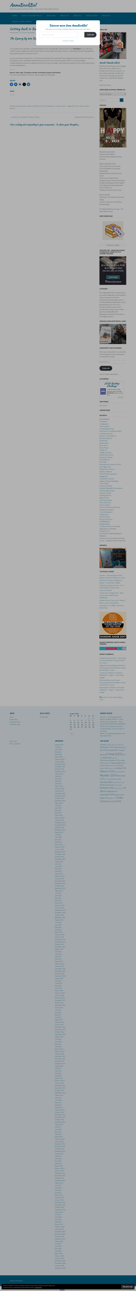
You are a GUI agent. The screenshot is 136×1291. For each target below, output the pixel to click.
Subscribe (90, 34)
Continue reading (68, 41)
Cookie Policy (38, 1287)
